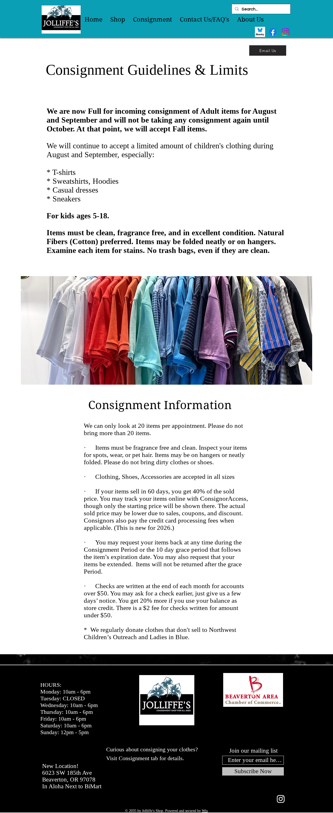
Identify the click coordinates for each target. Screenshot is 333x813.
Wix (205, 811)
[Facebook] (273, 32)
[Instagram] (285, 32)
